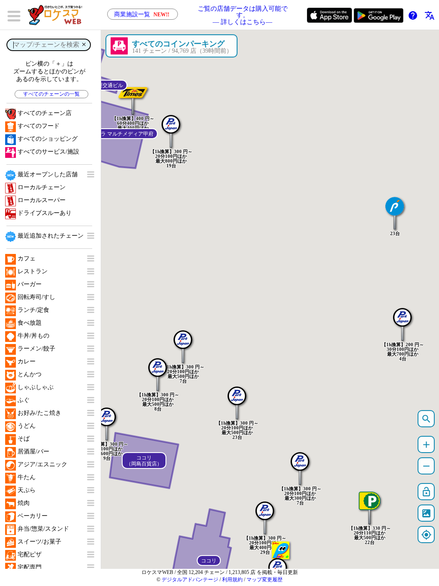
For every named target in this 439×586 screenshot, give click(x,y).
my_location (426, 534)
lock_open (426, 491)
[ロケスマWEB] (58, 15)
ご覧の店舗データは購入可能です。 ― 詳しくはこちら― (243, 15)
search (426, 419)
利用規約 (232, 580)
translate (429, 15)
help (413, 15)
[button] (158, 370)
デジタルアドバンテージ (190, 580)
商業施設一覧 (141, 14)
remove (426, 466)
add (426, 444)
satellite (426, 513)
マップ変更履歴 (265, 580)
